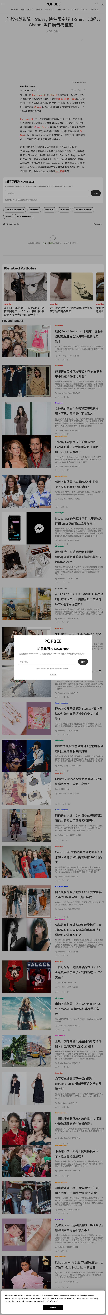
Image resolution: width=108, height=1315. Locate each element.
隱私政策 (65, 668)
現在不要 (53, 674)
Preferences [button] (53, 1301)
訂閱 (83, 661)
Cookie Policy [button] (93, 1298)
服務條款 (58, 668)
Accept (53, 1307)
